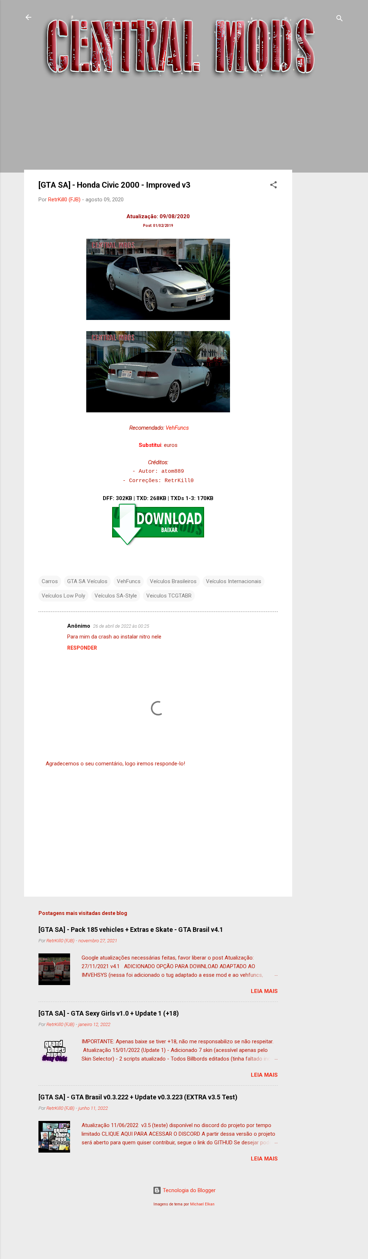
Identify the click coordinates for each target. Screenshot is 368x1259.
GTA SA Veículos (87, 581)
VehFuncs (177, 428)
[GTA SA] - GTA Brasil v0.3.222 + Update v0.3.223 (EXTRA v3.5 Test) (138, 1097)
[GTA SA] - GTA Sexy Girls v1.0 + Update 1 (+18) (108, 1013)
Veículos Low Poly (63, 595)
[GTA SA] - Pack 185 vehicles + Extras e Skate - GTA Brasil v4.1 (130, 929)
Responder (82, 648)
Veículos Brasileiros (173, 581)
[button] (273, 186)
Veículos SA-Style (116, 595)
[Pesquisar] (339, 20)
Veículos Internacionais (233, 581)
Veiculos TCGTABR (169, 595)
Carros (50, 581)
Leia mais (264, 991)
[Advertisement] (321, 202)
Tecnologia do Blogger (188, 1190)
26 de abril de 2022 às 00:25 (121, 626)
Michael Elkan (202, 1204)
